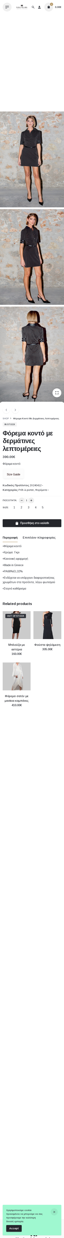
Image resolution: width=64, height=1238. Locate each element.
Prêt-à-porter (26, 489)
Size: (6, 507)
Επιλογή (16, 657)
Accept (14, 1228)
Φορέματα (41, 489)
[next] (15, 409)
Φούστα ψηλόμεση (47, 645)
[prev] (6, 409)
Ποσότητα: (10, 500)
